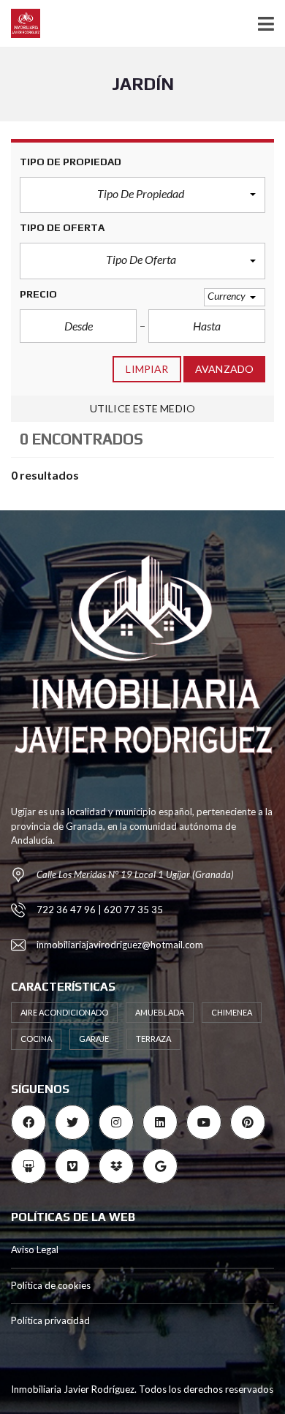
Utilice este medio (142, 408)
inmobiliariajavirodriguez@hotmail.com (120, 944)
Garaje (94, 1038)
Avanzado (224, 369)
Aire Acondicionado (64, 1012)
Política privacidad (50, 1320)
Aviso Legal (34, 1249)
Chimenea (231, 1012)
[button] (142, 195)
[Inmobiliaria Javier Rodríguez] (20, 24)
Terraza (153, 1038)
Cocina (36, 1038)
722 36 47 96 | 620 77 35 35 (100, 909)
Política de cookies (51, 1285)
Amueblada (159, 1012)
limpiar (147, 369)
